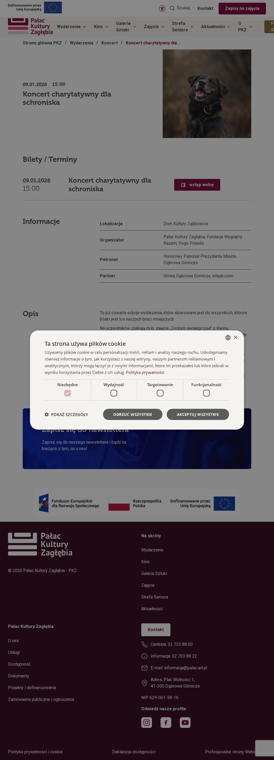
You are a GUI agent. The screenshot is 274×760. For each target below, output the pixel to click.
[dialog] (137, 380)
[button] (66, 414)
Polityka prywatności (145, 372)
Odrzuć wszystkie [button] (132, 414)
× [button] (235, 337)
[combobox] (228, 337)
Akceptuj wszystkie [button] (198, 414)
